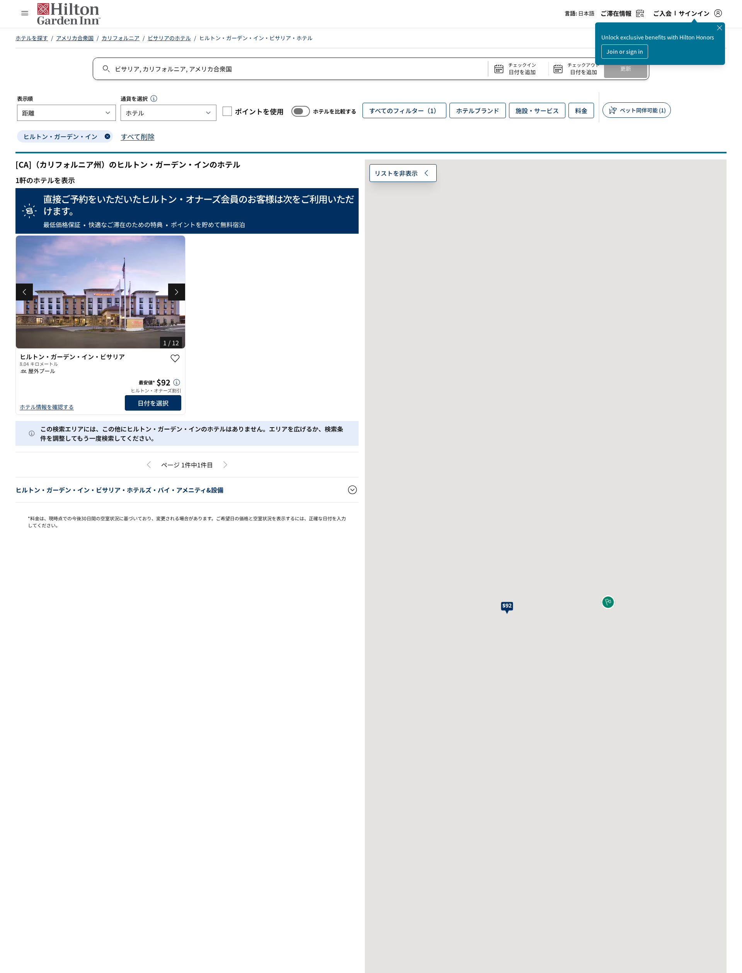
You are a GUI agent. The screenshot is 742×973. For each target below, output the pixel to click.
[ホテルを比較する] (300, 111)
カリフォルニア (121, 38)
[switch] (300, 111)
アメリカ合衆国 (75, 38)
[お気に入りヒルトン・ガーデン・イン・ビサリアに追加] (175, 358)
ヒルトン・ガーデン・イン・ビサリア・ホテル (256, 38)
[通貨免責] (153, 98)
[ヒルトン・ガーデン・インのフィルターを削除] (107, 136)
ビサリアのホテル (169, 38)
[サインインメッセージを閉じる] (719, 27)
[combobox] (290, 69)
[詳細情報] (176, 382)
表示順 (25, 98)
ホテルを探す (31, 38)
